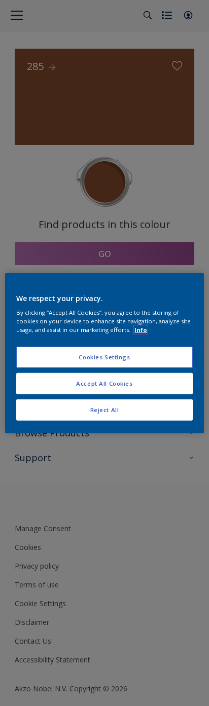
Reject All (104, 410)
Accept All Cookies (104, 383)
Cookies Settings (104, 357)
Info (140, 329)
